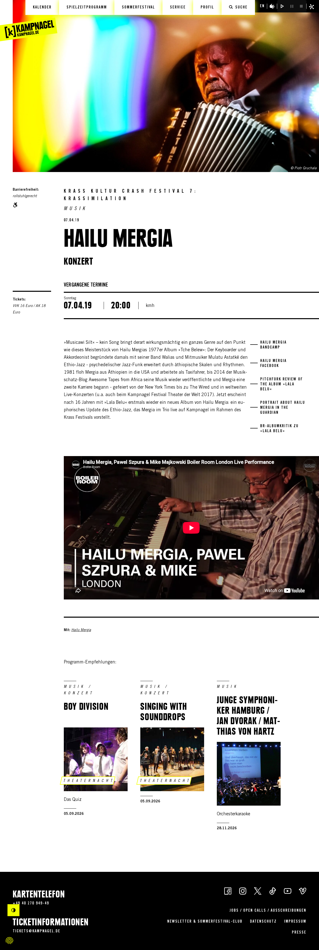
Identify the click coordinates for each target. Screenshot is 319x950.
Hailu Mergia (81, 630)
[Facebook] (228, 890)
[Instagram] (242, 890)
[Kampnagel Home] (28, 20)
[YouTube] (287, 890)
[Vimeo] (302, 890)
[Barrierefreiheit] (272, 6)
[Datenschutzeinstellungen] (9, 940)
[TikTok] (272, 890)
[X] (257, 890)
